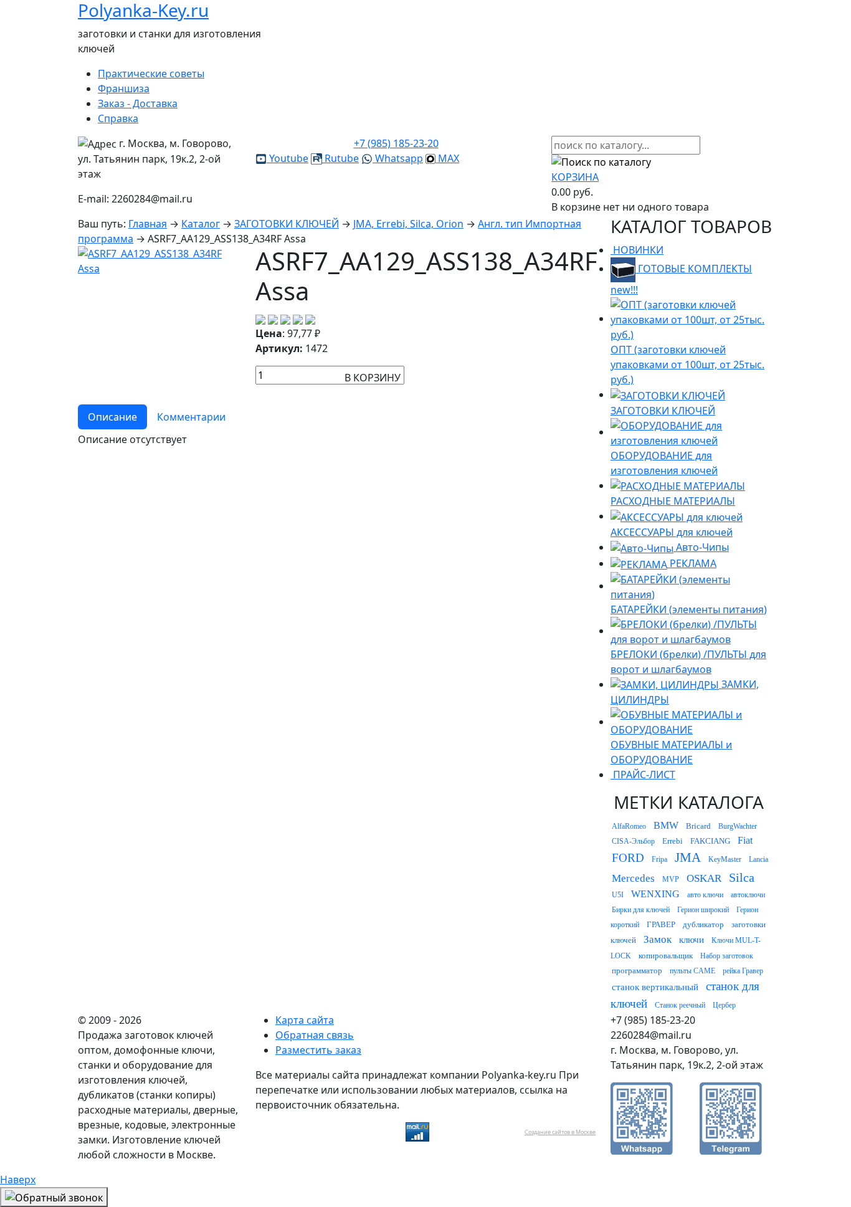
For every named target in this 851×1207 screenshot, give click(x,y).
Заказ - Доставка (138, 103)
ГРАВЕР (661, 924)
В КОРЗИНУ (373, 377)
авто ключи (705, 894)
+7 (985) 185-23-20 (396, 143)
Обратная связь (314, 1035)
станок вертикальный (655, 987)
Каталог (200, 224)
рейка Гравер (743, 970)
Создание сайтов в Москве (560, 1132)
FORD (628, 857)
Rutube (340, 158)
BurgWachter (737, 826)
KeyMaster (724, 859)
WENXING (655, 894)
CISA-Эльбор (633, 841)
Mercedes (633, 878)
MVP (670, 879)
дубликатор (703, 924)
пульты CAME (692, 970)
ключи (691, 940)
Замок (658, 939)
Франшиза (124, 88)
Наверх (18, 1179)
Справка (118, 118)
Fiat (745, 840)
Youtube (287, 158)
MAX (447, 158)
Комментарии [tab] (191, 417)
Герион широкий (703, 909)
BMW (666, 825)
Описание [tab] (112, 417)
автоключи (748, 894)
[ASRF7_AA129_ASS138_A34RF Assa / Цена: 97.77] (159, 260)
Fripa (659, 859)
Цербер (724, 1005)
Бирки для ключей (641, 909)
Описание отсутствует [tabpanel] (132, 439)
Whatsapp (398, 158)
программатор (637, 970)
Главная (147, 224)
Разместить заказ (318, 1050)
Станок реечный (680, 1005)
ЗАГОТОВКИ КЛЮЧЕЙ (286, 224)
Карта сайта (304, 1020)
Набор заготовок (726, 956)
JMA (688, 857)
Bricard (698, 826)
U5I (618, 894)
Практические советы (151, 73)
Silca (741, 877)
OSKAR (704, 878)
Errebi (672, 841)
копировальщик (666, 955)
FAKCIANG (710, 841)
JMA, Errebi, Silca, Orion (408, 224)
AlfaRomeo (629, 826)
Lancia (758, 859)
